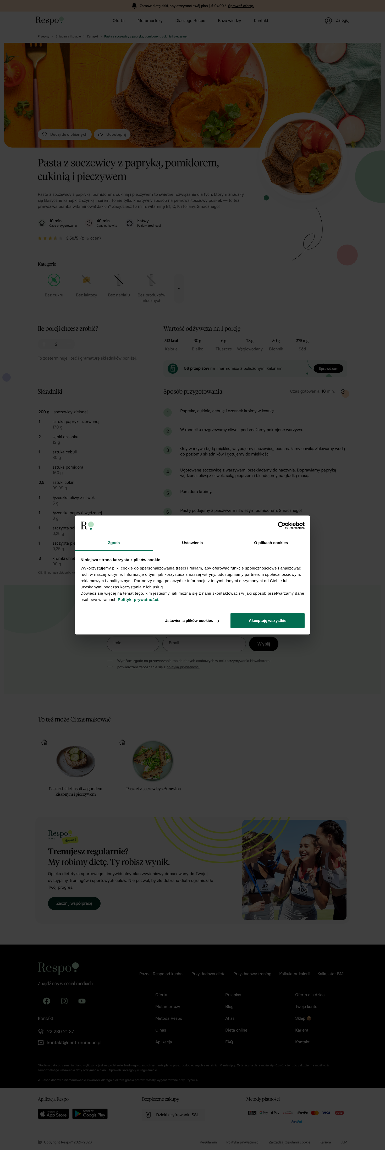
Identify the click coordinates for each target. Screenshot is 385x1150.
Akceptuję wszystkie (267, 620)
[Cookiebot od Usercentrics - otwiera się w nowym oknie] (282, 525)
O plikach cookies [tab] (271, 543)
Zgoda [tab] (114, 543)
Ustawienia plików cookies (188, 620)
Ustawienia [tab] (192, 543)
